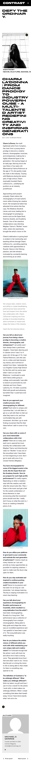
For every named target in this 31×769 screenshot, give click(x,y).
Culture (15, 72)
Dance (24, 72)
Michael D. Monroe (16, 138)
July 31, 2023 (5, 138)
